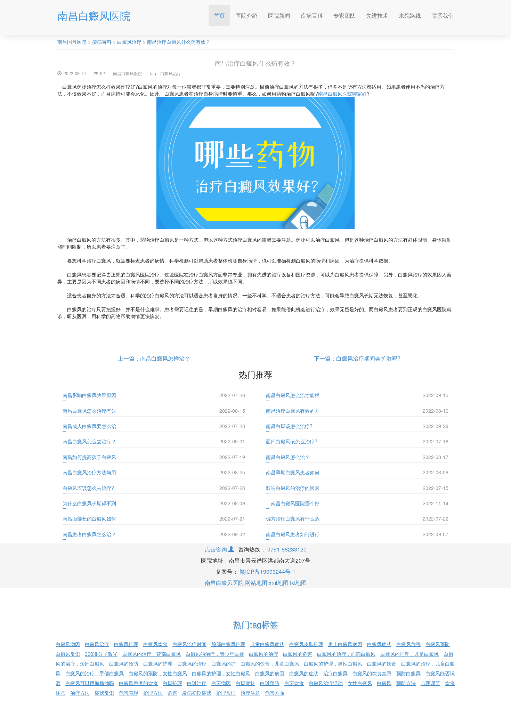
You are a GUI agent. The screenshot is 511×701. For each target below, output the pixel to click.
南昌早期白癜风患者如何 (292, 472)
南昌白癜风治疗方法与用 (89, 472)
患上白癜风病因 (345, 643)
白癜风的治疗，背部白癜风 (151, 653)
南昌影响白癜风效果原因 (89, 395)
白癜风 (384, 682)
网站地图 (256, 583)
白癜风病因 (68, 643)
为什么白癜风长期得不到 (89, 503)
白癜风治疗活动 (326, 682)
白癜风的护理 (157, 663)
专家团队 (344, 15)
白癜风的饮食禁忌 (371, 673)
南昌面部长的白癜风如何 (89, 518)
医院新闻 (279, 15)
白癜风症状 (379, 643)
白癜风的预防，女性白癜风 (158, 673)
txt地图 (298, 583)
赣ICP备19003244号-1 (267, 571)
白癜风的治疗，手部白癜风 (94, 673)
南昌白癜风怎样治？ (165, 358)
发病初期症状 (196, 692)
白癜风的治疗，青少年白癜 (215, 653)
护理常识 (226, 692)
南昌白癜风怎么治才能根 (292, 395)
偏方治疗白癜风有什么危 (292, 518)
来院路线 (410, 15)
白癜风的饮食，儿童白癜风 (270, 663)
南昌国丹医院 (72, 41)
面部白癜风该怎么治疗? (291, 441)
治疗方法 (80, 692)
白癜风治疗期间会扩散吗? (368, 358)
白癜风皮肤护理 (306, 643)
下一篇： (325, 358)
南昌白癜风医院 (93, 15)
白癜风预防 (437, 643)
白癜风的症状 (303, 673)
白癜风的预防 (123, 663)
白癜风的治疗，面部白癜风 (346, 653)
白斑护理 (172, 682)
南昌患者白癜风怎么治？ (89, 534)
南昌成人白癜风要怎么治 (89, 425)
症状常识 (104, 692)
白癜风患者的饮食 (138, 682)
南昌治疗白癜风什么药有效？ (178, 41)
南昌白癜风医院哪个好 (292, 503)
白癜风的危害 (297, 653)
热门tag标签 (255, 624)
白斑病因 (221, 682)
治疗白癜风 (335, 673)
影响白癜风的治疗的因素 (292, 487)
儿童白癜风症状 (267, 643)
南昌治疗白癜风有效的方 (292, 410)
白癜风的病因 (269, 673)
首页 (222, 15)
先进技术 (377, 15)
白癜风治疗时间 (189, 643)
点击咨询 (216, 549)
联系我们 (442, 15)
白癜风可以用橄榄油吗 (89, 682)
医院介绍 (246, 15)
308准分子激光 (101, 653)
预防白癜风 (408, 673)
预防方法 (406, 682)
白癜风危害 (408, 643)
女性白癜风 (360, 682)
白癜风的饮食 (381, 663)
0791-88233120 (287, 549)
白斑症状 (245, 682)
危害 (172, 692)
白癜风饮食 (155, 643)
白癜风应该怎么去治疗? (88, 487)
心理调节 (430, 682)
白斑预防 (269, 682)
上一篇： (129, 358)
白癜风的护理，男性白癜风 (333, 663)
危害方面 (274, 692)
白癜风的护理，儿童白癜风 (409, 653)
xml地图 (279, 583)
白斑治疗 (196, 682)
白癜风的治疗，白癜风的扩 (206, 663)
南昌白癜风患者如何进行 (292, 534)
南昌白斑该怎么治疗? (289, 425)
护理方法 (153, 692)
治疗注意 (250, 692)
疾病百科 (312, 15)
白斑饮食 (294, 682)
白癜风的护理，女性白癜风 (221, 673)
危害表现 (128, 692)
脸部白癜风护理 (228, 643)
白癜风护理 (126, 643)
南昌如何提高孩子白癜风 (89, 456)
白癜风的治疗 (263, 653)
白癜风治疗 (129, 41)
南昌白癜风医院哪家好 (342, 93)
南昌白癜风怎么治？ (288, 456)
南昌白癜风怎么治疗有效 (89, 410)
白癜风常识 (68, 653)
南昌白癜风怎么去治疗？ (89, 441)
